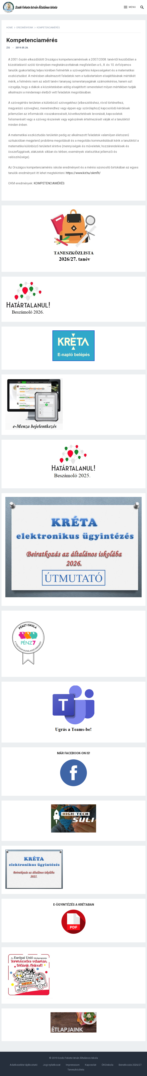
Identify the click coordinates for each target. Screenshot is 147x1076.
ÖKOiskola (107, 1064)
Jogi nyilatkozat (51, 1064)
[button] (130, 7)
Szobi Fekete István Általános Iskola (78, 1057)
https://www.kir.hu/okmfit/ (83, 173)
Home (9, 27)
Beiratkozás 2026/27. (130, 1064)
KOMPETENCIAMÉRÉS (49, 183)
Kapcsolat (90, 1064)
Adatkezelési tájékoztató (24, 1064)
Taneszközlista (76, 1069)
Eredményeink (24, 27)
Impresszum (73, 1064)
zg (8, 47)
